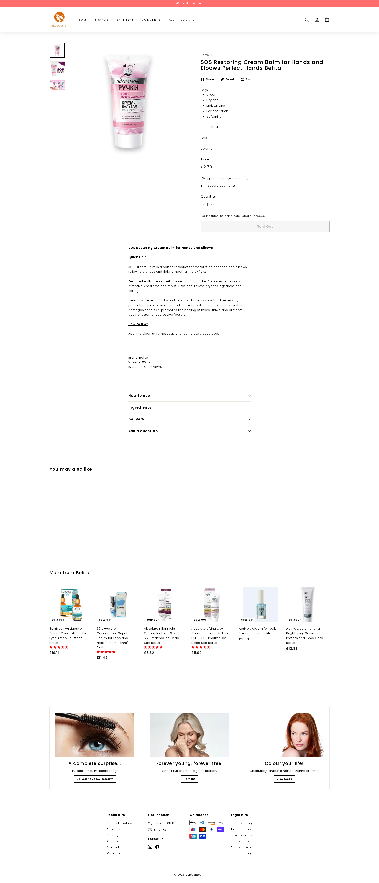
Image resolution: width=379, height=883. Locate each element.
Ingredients (139, 407)
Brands (102, 20)
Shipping (226, 216)
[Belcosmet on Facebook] (157, 846)
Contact (113, 847)
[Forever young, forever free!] (189, 735)
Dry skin (212, 100)
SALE (83, 20)
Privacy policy (241, 835)
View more (284, 779)
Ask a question (143, 430)
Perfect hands (217, 111)
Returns (112, 841)
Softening (214, 116)
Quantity (208, 196)
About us (113, 829)
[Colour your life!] (284, 735)
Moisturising (215, 105)
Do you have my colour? (95, 779)
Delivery (136, 419)
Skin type (125, 20)
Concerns (151, 20)
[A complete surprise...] (94, 735)
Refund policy (241, 829)
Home (205, 55)
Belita (83, 573)
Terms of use (241, 841)
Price (205, 159)
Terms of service (243, 847)
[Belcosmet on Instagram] (150, 846)
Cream (212, 94)
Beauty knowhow (120, 823)
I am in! (189, 779)
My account (116, 853)
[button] (59, 647)
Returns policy (242, 823)
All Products (182, 20)
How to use (139, 395)
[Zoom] (127, 101)
